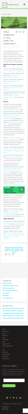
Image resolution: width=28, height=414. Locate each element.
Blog (3, 348)
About (4, 329)
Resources (5, 335)
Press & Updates (6, 354)
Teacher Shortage (14, 250)
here (22, 216)
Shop (3, 350)
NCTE (4, 46)
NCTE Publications (8, 298)
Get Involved (5, 331)
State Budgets (16, 249)
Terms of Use (5, 409)
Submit (9, 385)
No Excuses (12, 195)
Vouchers (14, 252)
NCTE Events (6, 293)
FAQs (3, 341)
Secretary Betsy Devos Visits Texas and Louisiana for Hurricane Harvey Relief (13, 150)
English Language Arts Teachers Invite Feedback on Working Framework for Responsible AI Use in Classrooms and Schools (14, 315)
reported (20, 172)
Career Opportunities (7, 346)
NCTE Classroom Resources (10, 290)
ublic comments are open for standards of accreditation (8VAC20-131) (13, 212)
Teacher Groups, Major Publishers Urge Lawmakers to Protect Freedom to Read (14, 318)
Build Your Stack (7, 283)
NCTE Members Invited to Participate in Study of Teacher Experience (14, 310)
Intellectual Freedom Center (10, 285)
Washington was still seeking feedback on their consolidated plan (13, 95)
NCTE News (6, 295)
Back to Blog (7, 14)
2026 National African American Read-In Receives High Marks (14, 313)
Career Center (5, 358)
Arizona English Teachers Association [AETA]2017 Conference (11, 117)
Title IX (21, 250)
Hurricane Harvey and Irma (15, 247)
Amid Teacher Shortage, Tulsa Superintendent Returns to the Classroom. (12, 170)
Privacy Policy (5, 406)
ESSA (6, 247)
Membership (5, 339)
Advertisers (5, 356)
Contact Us (5, 352)
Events (4, 333)
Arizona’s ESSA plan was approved (13, 70)
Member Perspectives (8, 288)
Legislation (8, 249)
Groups (4, 337)
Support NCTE (6, 343)
